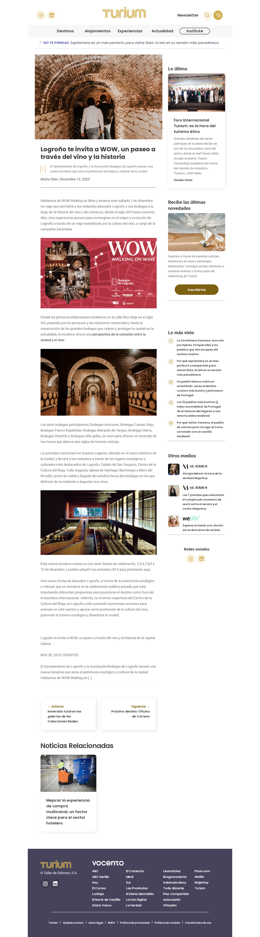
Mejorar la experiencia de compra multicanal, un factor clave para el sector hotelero (68, 812)
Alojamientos (98, 31)
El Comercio (135, 871)
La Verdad (133, 905)
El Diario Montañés (140, 894)
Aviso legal (96, 923)
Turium (200, 888)
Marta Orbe (49, 179)
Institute (195, 31)
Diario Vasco (101, 905)
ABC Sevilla (100, 877)
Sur (128, 882)
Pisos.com (202, 871)
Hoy (95, 882)
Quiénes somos (73, 923)
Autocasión (171, 899)
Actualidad (162, 31)
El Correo (99, 888)
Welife (199, 877)
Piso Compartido (176, 894)
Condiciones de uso (198, 923)
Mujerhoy (201, 882)
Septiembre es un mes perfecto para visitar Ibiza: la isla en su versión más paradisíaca (144, 42)
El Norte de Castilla (106, 899)
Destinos (65, 31)
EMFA (111, 923)
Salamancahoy (174, 882)
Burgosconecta (175, 877)
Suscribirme (197, 290)
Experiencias (130, 31)
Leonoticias (171, 871)
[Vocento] (108, 865)
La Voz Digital (136, 899)
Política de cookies (167, 923)
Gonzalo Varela (183, 180)
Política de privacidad (135, 923)
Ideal (129, 877)
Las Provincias (137, 888)
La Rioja (98, 894)
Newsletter (188, 15)
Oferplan (169, 905)
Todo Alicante (173, 888)
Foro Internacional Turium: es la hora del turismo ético (195, 125)
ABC (95, 871)
